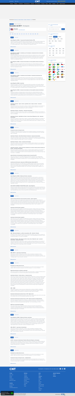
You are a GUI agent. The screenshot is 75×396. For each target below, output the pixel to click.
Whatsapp (11, 386)
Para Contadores (37, 3)
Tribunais (40, 390)
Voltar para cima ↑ (13, 69)
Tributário (11, 3)
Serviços (11, 376)
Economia (32, 3)
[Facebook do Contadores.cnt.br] (60, 369)
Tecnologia (42, 3)
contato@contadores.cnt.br (14, 387)
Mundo (47, 3)
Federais (40, 383)
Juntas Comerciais (41, 384)
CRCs (39, 380)
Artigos (50, 3)
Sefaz (39, 387)
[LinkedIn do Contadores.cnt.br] (64, 369)
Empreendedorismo (27, 3)
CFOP (57, 3)
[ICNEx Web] (63, 394)
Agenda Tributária (62, 3)
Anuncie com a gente (61, 1)
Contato (11, 377)
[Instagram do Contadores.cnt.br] (62, 369)
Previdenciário (21, 3)
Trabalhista (15, 3)
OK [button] (11, 393)
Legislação (53, 3)
